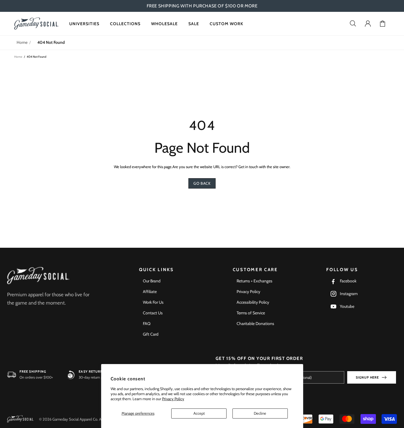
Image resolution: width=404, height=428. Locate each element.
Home (22, 42)
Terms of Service (251, 313)
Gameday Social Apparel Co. (36, 23)
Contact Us (153, 313)
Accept (199, 413)
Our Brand (152, 281)
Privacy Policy (173, 398)
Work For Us (153, 302)
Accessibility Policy (253, 302)
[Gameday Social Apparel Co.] (38, 275)
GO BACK (202, 183)
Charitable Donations (255, 323)
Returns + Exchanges (254, 281)
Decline (260, 413)
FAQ (147, 323)
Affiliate (150, 291)
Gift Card (151, 334)
